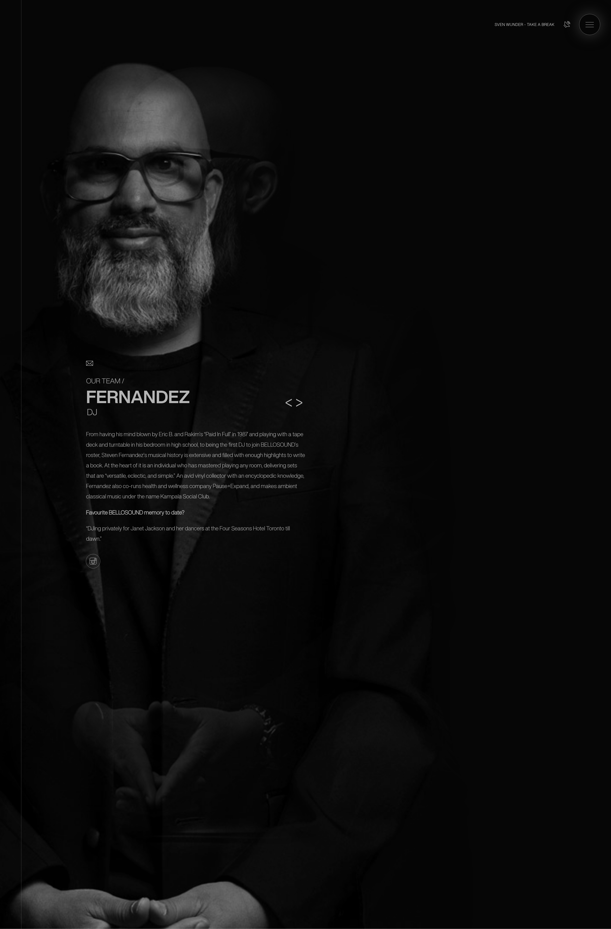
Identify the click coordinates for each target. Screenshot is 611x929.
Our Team (103, 380)
